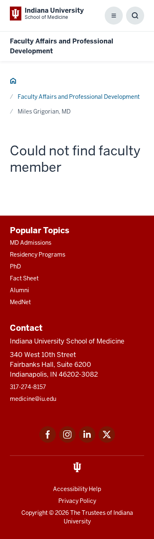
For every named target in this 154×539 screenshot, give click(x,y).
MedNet (20, 302)
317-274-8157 (28, 387)
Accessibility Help (77, 489)
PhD (15, 266)
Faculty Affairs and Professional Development (79, 96)
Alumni (19, 290)
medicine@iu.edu (33, 399)
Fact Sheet (24, 278)
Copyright (34, 512)
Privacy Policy (77, 501)
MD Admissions (30, 242)
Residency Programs (37, 254)
